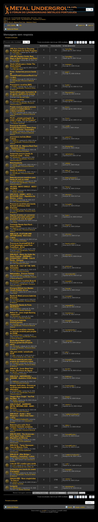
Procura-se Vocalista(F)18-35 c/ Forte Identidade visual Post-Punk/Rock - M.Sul (22, 245)
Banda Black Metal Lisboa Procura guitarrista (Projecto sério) (21, 342)
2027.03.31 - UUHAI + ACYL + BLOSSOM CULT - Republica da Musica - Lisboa (22, 196)
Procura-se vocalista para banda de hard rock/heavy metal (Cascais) (22, 206)
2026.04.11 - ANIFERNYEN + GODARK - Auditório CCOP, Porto (23, 377)
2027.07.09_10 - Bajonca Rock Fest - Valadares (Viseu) (20, 22)
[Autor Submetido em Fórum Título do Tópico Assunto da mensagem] (58, 493)
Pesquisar (88, 9)
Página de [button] (71, 42)
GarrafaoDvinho (17, 335)
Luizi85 (14, 131)
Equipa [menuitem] (70, 507)
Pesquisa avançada (91, 9)
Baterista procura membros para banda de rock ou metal (22, 178)
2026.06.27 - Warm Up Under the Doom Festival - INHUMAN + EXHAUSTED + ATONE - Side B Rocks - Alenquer (22, 257)
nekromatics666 (17, 275)
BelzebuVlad (16, 149)
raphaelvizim (16, 157)
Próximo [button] (93, 42)
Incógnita (13, 486)
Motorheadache (16, 163)
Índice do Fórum (12, 29)
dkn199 (14, 372)
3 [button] (80, 42)
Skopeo (14, 400)
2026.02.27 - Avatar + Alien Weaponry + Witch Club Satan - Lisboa (22, 416)
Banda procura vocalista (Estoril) (23, 281)
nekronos (15, 200)
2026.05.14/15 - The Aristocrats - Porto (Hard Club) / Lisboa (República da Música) (22, 436)
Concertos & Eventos (22, 151)
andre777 (15, 140)
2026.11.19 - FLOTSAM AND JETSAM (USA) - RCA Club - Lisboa (23, 18)
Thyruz (14, 190)
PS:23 (14, 112)
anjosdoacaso (16, 488)
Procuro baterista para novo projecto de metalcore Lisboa (21, 360)
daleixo (14, 428)
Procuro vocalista (17, 100)
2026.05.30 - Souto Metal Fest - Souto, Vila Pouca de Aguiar (22, 369)
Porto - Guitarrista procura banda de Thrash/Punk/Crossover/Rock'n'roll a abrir (23, 74)
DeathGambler (16, 391)
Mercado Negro (18, 69)
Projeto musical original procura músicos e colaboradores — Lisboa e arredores (23, 109)
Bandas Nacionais (19, 123)
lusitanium (15, 67)
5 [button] (85, 42)
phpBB (44, 510)
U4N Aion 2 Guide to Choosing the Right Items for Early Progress (23, 50)
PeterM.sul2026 (17, 249)
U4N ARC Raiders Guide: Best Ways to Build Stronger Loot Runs (23, 57)
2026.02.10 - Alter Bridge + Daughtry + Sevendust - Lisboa (22, 455)
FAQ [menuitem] (20, 25)
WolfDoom (15, 381)
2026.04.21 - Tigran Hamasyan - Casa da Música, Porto (22, 446)
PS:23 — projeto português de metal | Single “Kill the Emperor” (23, 119)
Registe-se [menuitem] (81, 25)
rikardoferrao (16, 316)
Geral (17, 61)
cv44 (13, 465)
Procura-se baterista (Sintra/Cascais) (18, 321)
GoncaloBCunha (17, 439)
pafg (13, 355)
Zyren (14, 220)
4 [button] (83, 42)
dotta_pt (14, 172)
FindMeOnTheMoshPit (21, 419)
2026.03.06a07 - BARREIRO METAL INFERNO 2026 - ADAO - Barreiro (22, 406)
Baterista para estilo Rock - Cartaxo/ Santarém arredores (21, 426)
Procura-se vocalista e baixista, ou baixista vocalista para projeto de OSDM (23, 331)
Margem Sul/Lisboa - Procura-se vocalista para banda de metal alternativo (22, 387)
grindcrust (15, 269)
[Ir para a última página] (73, 49)
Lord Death (15, 346)
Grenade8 (15, 209)
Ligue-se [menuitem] (90, 25)
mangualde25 (16, 308)
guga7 (14, 79)
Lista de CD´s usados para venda (23, 464)
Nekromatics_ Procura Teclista (22, 274)
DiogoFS (15, 228)
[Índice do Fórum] (41, 14)
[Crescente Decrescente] (73, 493)
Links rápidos (11, 25)
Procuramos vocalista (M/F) (21, 85)
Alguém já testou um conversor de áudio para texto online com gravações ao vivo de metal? (22, 217)
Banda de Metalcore (18, 170)
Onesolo (15, 292)
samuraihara (16, 101)
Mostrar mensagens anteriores (22, 493)
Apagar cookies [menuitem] (80, 507)
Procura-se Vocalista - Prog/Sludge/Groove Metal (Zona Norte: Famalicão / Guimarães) (23, 127)
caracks (14, 410)
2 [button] (77, 42)
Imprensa (19, 54)
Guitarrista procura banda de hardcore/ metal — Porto (21, 155)
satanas (14, 164)
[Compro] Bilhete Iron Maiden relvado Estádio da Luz (21, 289)
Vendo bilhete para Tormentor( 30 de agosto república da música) (23, 93)
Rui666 (14, 86)
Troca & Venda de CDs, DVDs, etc (23, 357)
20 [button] (90, 42)
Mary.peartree (16, 95)
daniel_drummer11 (18, 181)
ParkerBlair (15, 52)
